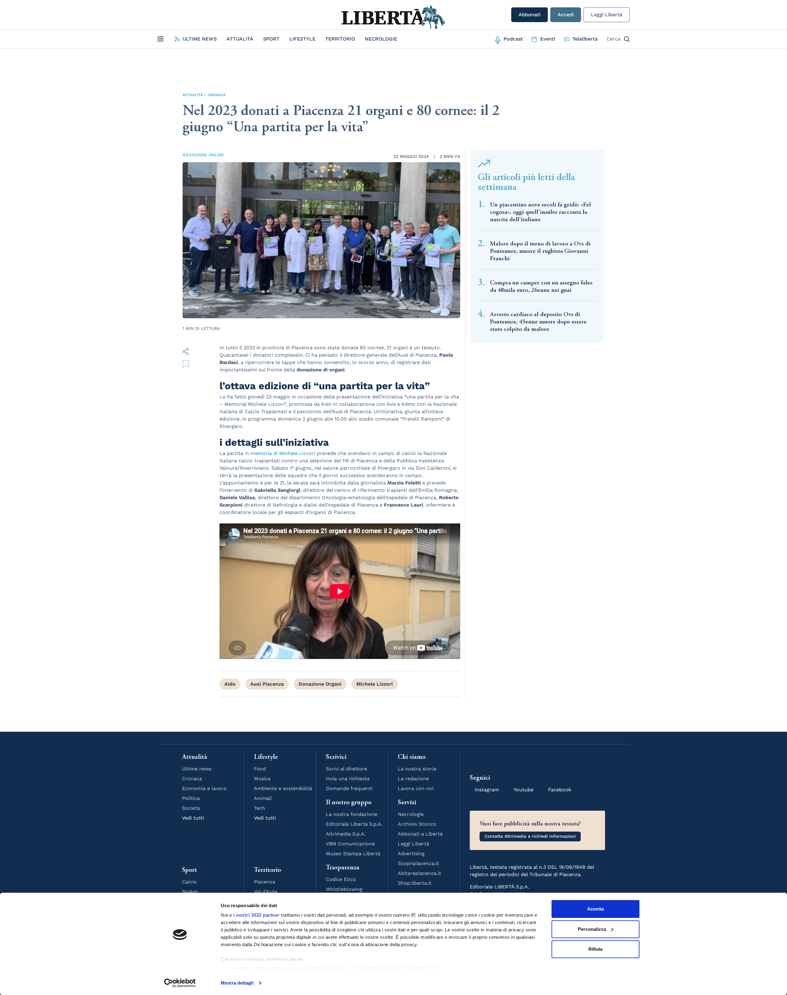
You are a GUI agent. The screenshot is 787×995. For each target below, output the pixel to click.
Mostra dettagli (237, 982)
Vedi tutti (193, 818)
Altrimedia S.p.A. (346, 834)
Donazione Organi (320, 684)
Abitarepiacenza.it (419, 873)
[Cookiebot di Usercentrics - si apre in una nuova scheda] (180, 983)
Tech (259, 808)
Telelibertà (585, 39)
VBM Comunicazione (350, 844)
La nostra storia (417, 769)
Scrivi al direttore (346, 769)
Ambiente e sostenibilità (283, 788)
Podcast (513, 39)
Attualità (240, 39)
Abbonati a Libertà (420, 834)
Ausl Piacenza (267, 684)
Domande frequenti (349, 788)
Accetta (595, 908)
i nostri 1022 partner (256, 915)
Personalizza (592, 929)
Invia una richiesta (348, 779)
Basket (190, 892)
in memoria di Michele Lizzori (280, 453)
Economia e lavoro (204, 788)
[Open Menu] (160, 39)
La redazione (413, 779)
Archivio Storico (417, 824)
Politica (191, 798)
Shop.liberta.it (415, 883)
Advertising (411, 853)
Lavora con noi (415, 788)
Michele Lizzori (374, 684)
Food (260, 769)
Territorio (340, 39)
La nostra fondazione (351, 814)
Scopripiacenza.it (418, 863)
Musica (262, 779)
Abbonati (529, 15)
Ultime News (200, 39)
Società (191, 808)
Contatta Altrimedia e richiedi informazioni (530, 836)
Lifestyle (302, 39)
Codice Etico (341, 879)
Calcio (189, 882)
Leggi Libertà (606, 15)
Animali (263, 798)
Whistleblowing (344, 889)
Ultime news (197, 769)
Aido (229, 684)
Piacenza (264, 882)
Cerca (613, 39)
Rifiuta (595, 949)
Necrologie (381, 39)
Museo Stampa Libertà (353, 853)
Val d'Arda (265, 892)
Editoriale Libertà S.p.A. (354, 824)
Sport (271, 39)
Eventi (547, 39)
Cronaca (217, 95)
